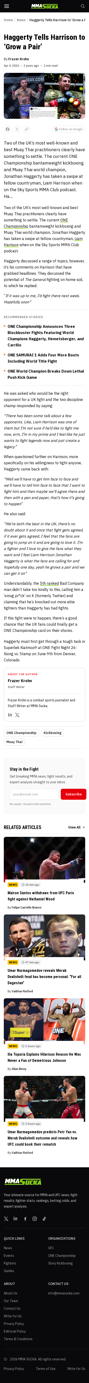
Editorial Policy (15, 1331)
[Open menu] (6, 6)
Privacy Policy (14, 1324)
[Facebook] (25, 1218)
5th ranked (49, 583)
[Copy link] (26, 129)
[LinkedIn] (10, 715)
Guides (9, 1271)
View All (74, 827)
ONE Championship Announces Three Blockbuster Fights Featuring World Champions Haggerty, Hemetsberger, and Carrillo (46, 335)
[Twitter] (17, 715)
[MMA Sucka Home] (44, 6)
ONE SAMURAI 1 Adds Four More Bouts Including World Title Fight (43, 358)
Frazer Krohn (18, 59)
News (21, 20)
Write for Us (13, 1316)
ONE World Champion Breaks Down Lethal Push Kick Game (46, 374)
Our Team (11, 1301)
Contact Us (12, 1308)
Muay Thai (14, 742)
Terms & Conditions (18, 1339)
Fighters (10, 1263)
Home (8, 20)
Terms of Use (46, 1369)
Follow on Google (71, 129)
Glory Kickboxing (60, 1263)
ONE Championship (21, 733)
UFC (51, 1248)
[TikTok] (44, 1218)
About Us (10, 1293)
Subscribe (74, 794)
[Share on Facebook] (7, 129)
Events (9, 1255)
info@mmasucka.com (64, 1293)
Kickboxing (52, 733)
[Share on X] (17, 129)
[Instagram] (34, 1218)
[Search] (82, 6)
